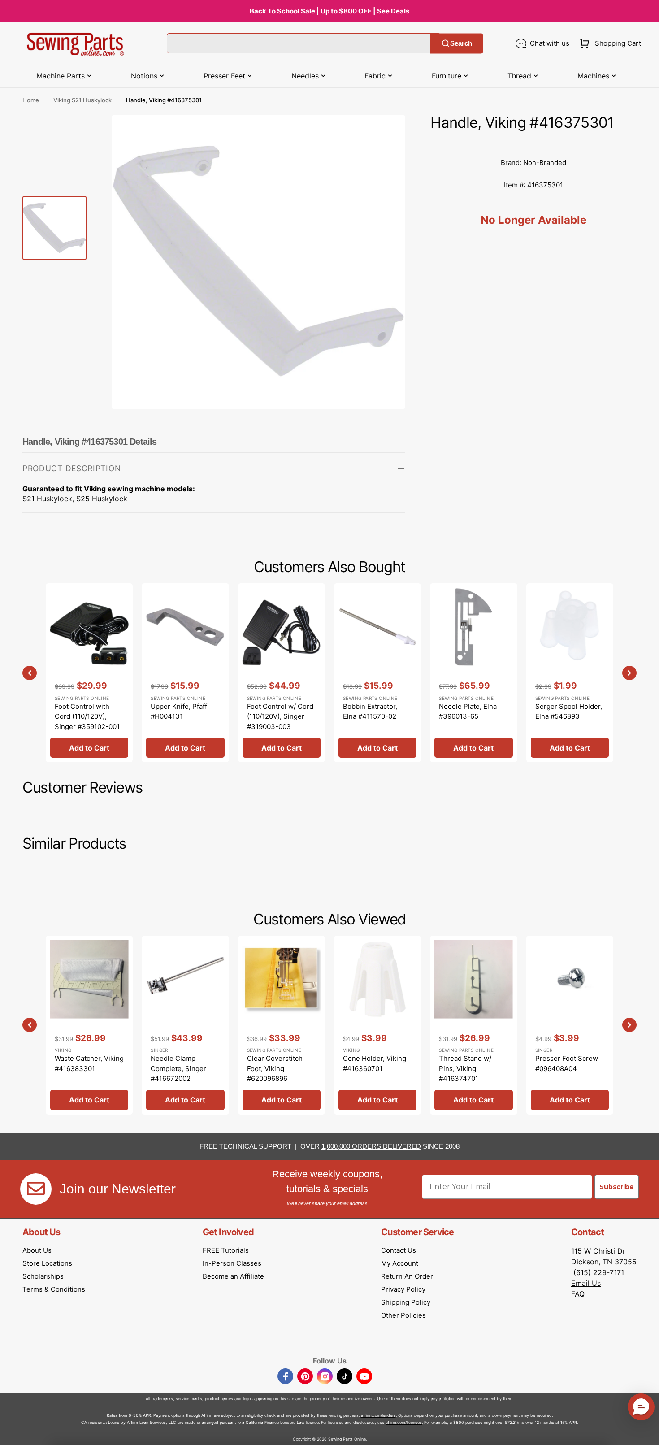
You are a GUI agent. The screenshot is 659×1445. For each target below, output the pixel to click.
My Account (399, 1263)
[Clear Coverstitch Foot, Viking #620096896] (281, 1025)
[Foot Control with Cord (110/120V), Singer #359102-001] (89, 672)
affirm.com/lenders (378, 1415)
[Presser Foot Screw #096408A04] (569, 1025)
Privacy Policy (403, 1289)
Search (461, 43)
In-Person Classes (232, 1263)
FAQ (578, 1293)
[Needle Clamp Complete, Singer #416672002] (185, 1025)
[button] (609, 43)
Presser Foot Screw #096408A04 (566, 1063)
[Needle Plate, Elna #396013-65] (473, 672)
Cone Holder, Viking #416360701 (374, 1063)
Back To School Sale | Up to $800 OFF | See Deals (329, 11)
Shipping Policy (405, 1302)
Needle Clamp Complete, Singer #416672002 (178, 1068)
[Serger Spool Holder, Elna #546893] (569, 672)
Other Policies (403, 1315)
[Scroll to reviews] (533, 143)
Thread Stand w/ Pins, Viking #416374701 (465, 1068)
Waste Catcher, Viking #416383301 (89, 1063)
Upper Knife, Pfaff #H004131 (179, 711)
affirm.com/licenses (404, 1422)
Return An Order (407, 1276)
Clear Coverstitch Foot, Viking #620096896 (275, 1068)
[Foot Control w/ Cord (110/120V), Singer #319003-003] (281, 672)
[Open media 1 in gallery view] (385, 135)
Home (30, 100)
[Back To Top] (646, 1432)
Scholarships (43, 1276)
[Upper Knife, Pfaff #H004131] (185, 672)
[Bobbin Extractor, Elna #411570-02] (377, 672)
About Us (37, 1250)
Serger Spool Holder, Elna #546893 (568, 711)
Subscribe (616, 1187)
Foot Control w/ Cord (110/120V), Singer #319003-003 (280, 716)
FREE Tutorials (226, 1250)
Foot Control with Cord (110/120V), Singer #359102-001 (87, 716)
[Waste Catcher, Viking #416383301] (89, 1025)
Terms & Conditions (53, 1289)
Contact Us (398, 1250)
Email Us (586, 1283)
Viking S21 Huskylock (82, 100)
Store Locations (47, 1263)
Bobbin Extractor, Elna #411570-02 (370, 711)
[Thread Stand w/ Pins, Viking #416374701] (473, 1025)
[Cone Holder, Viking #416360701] (377, 1025)
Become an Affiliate (233, 1276)
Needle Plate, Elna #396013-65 (468, 711)
